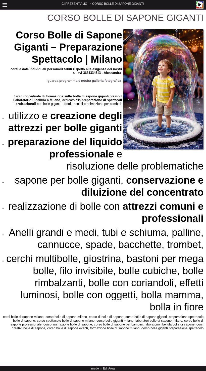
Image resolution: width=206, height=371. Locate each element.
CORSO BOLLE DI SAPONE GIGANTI (118, 4)
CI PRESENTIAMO (74, 4)
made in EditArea (103, 368)
